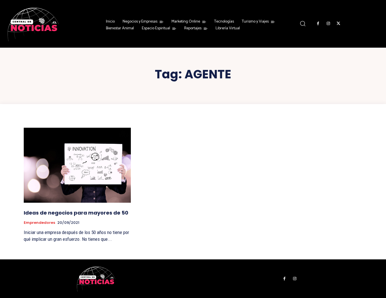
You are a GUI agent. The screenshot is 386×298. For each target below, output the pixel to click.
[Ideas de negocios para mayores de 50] (77, 165)
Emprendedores (39, 222)
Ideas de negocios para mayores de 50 (76, 212)
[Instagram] (328, 24)
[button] (302, 23)
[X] (338, 24)
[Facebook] (318, 24)
